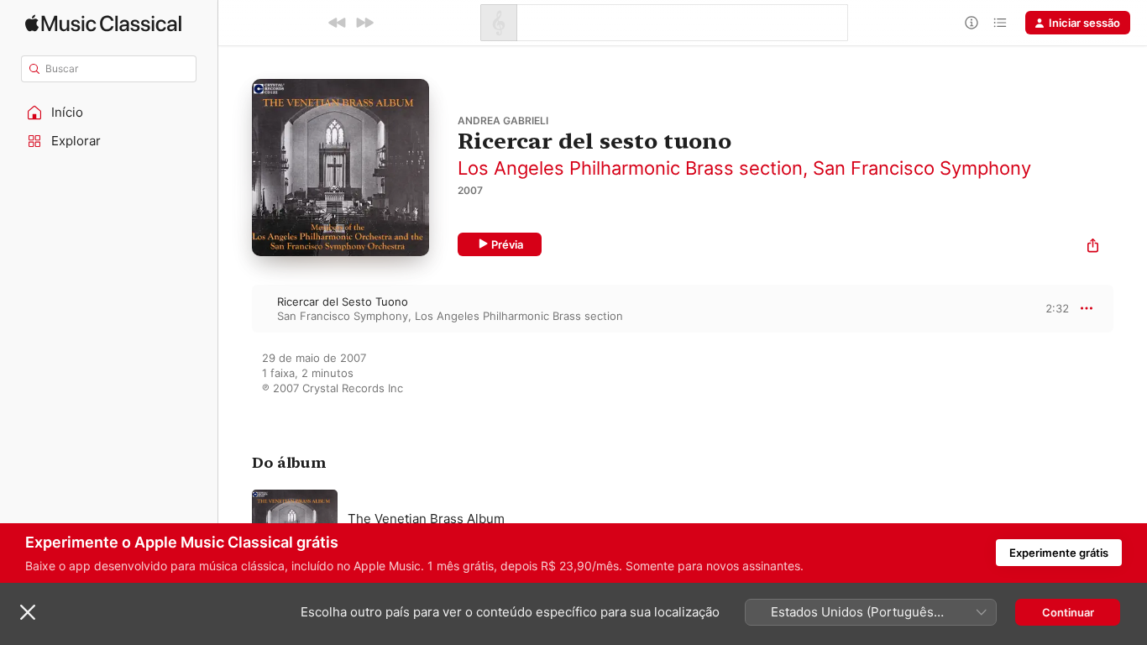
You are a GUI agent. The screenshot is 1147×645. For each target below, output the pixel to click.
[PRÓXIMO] (364, 22)
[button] (109, 112)
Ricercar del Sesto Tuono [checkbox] (342, 301)
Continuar (1068, 612)
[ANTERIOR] (337, 22)
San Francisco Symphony (922, 168)
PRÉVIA (1054, 308)
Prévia (507, 244)
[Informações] (971, 22)
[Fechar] (27, 612)
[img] (103, 23)
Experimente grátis (1058, 552)
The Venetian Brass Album (426, 519)
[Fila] (1000, 22)
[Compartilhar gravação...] (1092, 247)
